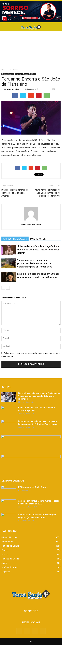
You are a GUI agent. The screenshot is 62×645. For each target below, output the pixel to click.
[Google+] (27, 631)
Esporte (5, 550)
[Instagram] (35, 631)
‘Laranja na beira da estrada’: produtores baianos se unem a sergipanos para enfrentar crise (34, 263)
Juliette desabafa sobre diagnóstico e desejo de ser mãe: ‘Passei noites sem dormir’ (38, 249)
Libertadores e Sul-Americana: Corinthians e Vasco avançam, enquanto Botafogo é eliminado (39, 396)
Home (3, 69)
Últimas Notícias (9, 537)
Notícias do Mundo (10, 567)
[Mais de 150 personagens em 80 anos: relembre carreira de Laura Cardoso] (8, 277)
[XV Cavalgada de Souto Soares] (8, 491)
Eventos (18, 74)
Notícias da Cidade (10, 558)
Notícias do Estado (29, 74)
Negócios (5, 571)
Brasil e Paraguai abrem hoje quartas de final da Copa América (14, 193)
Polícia (4, 554)
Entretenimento (7, 74)
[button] (58, 27)
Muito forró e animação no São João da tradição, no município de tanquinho (48, 193)
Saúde (4, 563)
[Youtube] (43, 631)
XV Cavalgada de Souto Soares (33, 487)
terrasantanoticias (12, 89)
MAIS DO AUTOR (38, 239)
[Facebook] (19, 631)
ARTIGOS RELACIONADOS (15, 239)
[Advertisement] (31, 49)
